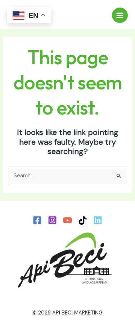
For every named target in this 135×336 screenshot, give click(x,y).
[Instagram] (52, 220)
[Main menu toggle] (120, 15)
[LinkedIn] (97, 220)
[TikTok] (82, 220)
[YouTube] (67, 220)
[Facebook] (37, 220)
